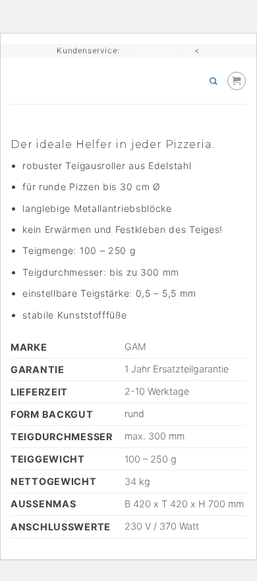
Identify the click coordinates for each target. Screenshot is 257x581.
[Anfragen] (236, 81)
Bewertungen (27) (53, 120)
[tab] (128, 109)
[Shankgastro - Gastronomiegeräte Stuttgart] (125, 81)
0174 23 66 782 (163, 50)
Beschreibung (42, 109)
